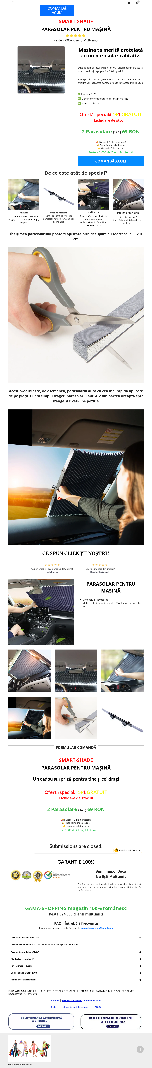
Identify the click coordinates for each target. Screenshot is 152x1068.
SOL (53, 1007)
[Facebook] (140, 1049)
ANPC (98, 1007)
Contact (55, 1000)
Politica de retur (92, 1000)
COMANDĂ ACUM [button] (57, 10)
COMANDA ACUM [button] (81, 8)
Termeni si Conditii (72, 1000)
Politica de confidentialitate (75, 1007)
